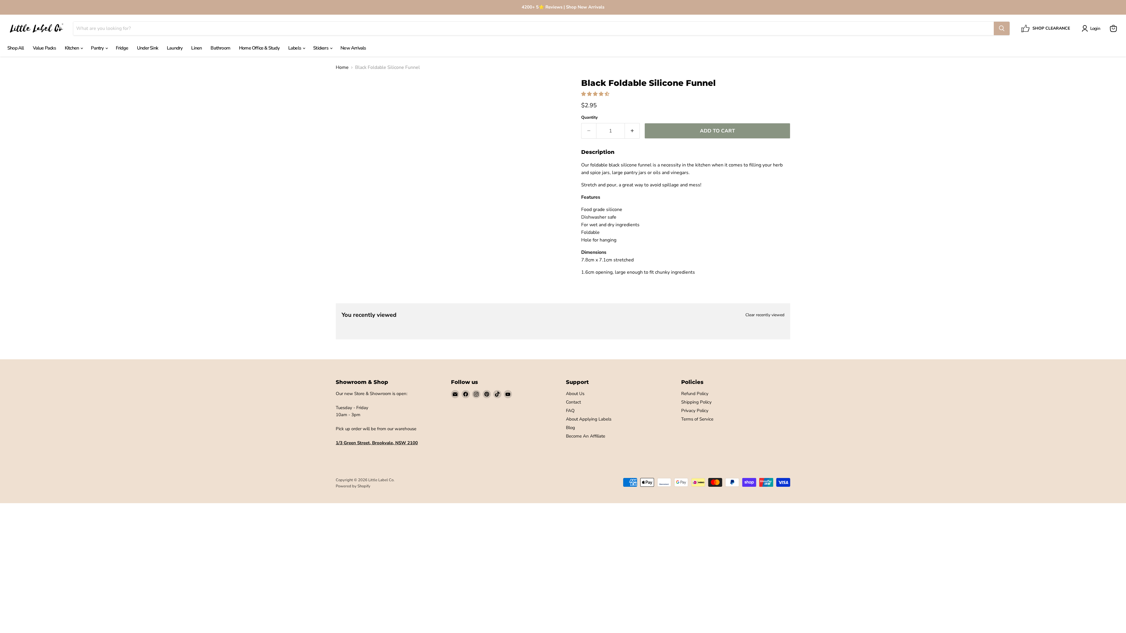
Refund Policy (694, 394)
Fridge (122, 48)
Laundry (174, 48)
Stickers (321, 48)
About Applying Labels (588, 419)
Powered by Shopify (353, 486)
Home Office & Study (259, 48)
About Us (575, 394)
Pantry (97, 48)
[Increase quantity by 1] (632, 131)
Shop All (15, 48)
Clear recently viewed (764, 315)
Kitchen (72, 48)
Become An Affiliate (585, 436)
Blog (570, 427)
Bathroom (220, 48)
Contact (573, 402)
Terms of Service (697, 419)
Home (342, 67)
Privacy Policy (694, 411)
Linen (196, 48)
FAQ (570, 411)
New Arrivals (353, 48)
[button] (596, 94)
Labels (295, 48)
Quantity (589, 117)
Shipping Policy (696, 402)
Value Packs (44, 48)
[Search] (1002, 28)
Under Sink (147, 48)
